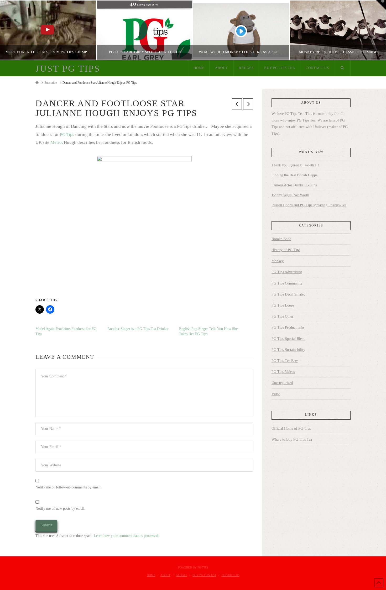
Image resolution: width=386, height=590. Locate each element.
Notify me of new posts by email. (60, 508)
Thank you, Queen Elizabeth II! (295, 165)
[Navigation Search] (342, 68)
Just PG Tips (67, 68)
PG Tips (67, 134)
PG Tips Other (282, 316)
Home (151, 575)
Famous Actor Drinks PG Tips (294, 185)
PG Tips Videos (283, 372)
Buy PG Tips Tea (204, 575)
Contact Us (230, 575)
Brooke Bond (281, 239)
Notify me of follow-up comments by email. (68, 487)
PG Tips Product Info (288, 327)
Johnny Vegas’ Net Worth (290, 195)
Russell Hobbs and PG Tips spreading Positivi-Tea (309, 205)
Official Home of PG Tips (291, 428)
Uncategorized (282, 383)
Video (276, 394)
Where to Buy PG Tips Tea (292, 439)
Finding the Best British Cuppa (294, 175)
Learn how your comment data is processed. (126, 536)
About (165, 575)
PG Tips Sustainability (288, 350)
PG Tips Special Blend (288, 339)
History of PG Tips (286, 250)
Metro (56, 142)
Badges (181, 575)
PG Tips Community (287, 283)
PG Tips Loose (283, 305)
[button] (381, 5)
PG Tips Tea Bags (285, 361)
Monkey (278, 261)
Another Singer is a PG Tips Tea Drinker (138, 329)
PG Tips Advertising (287, 272)
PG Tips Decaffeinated (288, 294)
